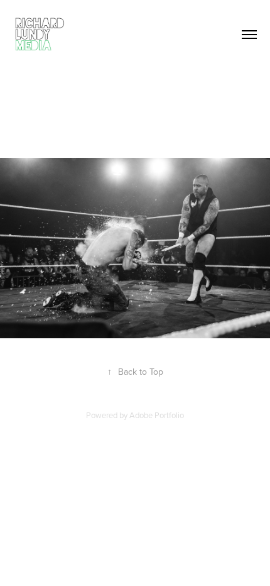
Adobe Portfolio (156, 415)
